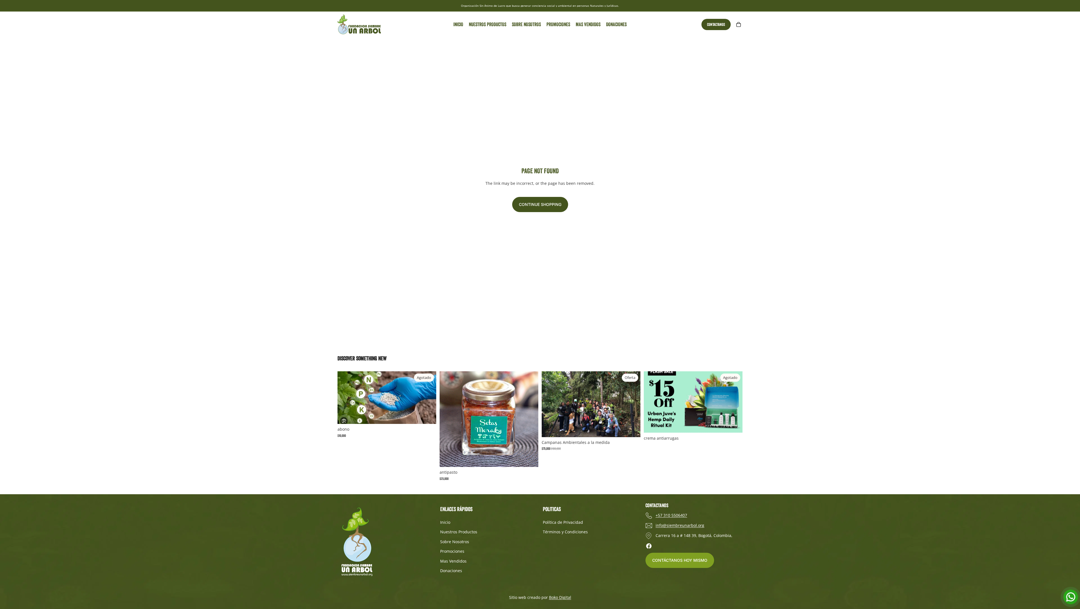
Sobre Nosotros (454, 541)
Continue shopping (540, 204)
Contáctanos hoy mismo (679, 560)
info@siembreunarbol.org (680, 525)
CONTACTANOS (716, 24)
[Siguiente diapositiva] (632, 404)
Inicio (445, 522)
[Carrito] (738, 24)
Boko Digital (560, 597)
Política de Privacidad (563, 522)
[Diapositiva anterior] (550, 404)
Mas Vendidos (453, 561)
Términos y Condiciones (565, 531)
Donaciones (451, 570)
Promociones (452, 551)
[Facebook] (648, 546)
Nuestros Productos (458, 531)
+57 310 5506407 (671, 515)
